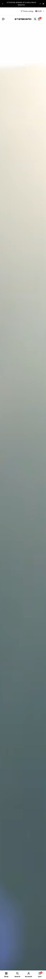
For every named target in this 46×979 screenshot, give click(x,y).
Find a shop (28, 11)
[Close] (43, 3)
